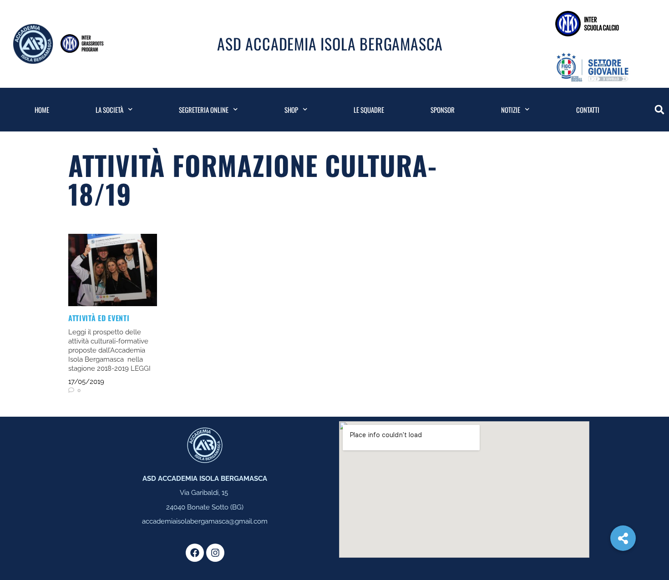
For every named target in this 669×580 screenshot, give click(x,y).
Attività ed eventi (99, 318)
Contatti (587, 110)
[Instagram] (215, 553)
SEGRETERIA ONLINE (203, 110)
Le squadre (369, 110)
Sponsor (443, 110)
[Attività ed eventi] (112, 270)
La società (109, 110)
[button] (659, 109)
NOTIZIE (510, 110)
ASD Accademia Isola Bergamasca (330, 43)
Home (42, 110)
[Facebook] (195, 553)
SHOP (291, 110)
